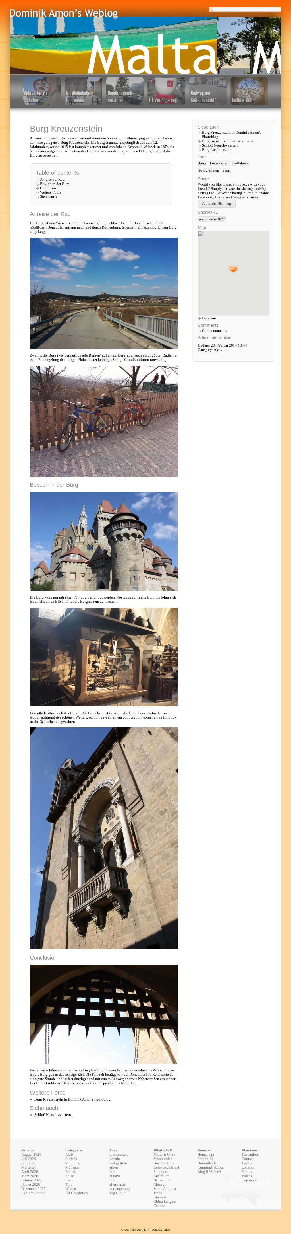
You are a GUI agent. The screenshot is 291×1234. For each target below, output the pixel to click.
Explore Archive (33, 1193)
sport (226, 170)
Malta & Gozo (164, 1155)
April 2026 (29, 1172)
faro (112, 1172)
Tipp (69, 1184)
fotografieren (209, 170)
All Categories (76, 1193)
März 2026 (29, 1176)
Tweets (247, 1163)
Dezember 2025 (33, 1189)
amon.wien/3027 (212, 219)
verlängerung (119, 1189)
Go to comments (214, 331)
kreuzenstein (220, 163)
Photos (247, 1172)
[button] (217, 204)
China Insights (164, 1202)
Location (209, 318)
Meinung (72, 1163)
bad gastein (118, 1163)
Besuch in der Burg (55, 184)
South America (164, 1189)
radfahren (240, 163)
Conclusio (48, 188)
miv (112, 1180)
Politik (70, 1172)
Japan (157, 1193)
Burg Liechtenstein (217, 150)
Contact (248, 1159)
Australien (161, 1176)
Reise (69, 1176)
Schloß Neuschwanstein (52, 1115)
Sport (69, 1180)
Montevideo (162, 1159)
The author (250, 1155)
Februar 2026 (31, 1180)
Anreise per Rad (52, 180)
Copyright (249, 1180)
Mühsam (72, 1167)
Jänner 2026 (30, 1184)
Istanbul (159, 1197)
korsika (115, 1159)
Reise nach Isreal (166, 1167)
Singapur (160, 1172)
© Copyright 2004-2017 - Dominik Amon (145, 1229)
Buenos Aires (163, 1163)
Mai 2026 (28, 1167)
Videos (247, 1176)
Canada (159, 1206)
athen (113, 1167)
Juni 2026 (29, 1163)
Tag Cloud (117, 1193)
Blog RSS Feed (209, 1172)
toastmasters (118, 1155)
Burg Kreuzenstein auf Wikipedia (227, 141)
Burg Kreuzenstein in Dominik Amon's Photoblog (72, 1099)
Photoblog (206, 1159)
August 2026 (31, 1155)
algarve (115, 1176)
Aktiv (218, 350)
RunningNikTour (211, 1167)
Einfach (71, 1159)
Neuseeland (162, 1180)
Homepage (206, 1155)
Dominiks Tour (209, 1163)
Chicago (160, 1184)
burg (202, 163)
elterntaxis (117, 1184)
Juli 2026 (28, 1159)
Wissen (70, 1189)
